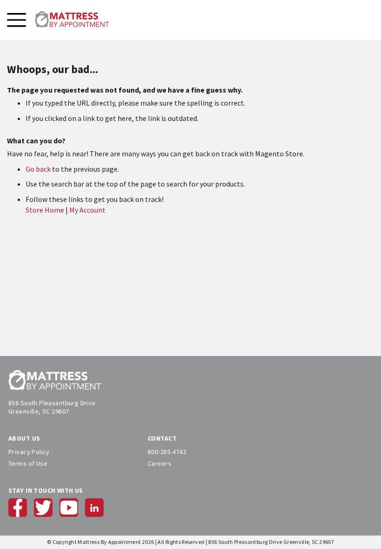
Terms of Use (27, 463)
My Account (87, 209)
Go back (38, 169)
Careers (159, 463)
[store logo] (72, 20)
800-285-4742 (167, 452)
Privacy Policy (29, 452)
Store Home (45, 209)
